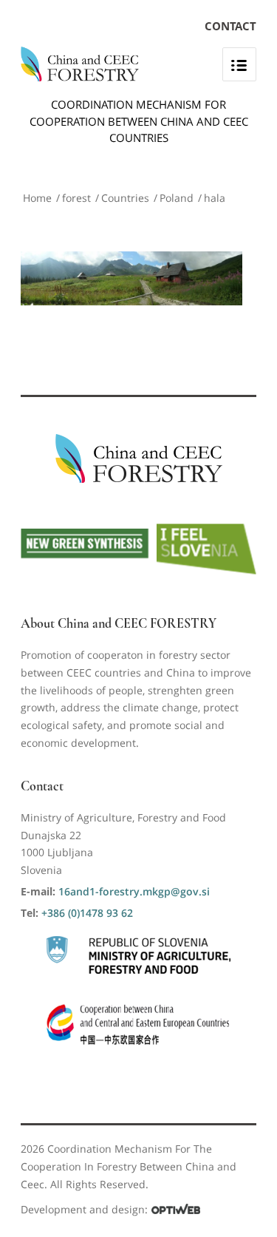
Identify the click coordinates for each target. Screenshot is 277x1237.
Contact (230, 25)
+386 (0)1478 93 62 (87, 913)
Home (37, 198)
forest (76, 198)
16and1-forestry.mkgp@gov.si (134, 891)
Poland (177, 198)
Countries (125, 198)
